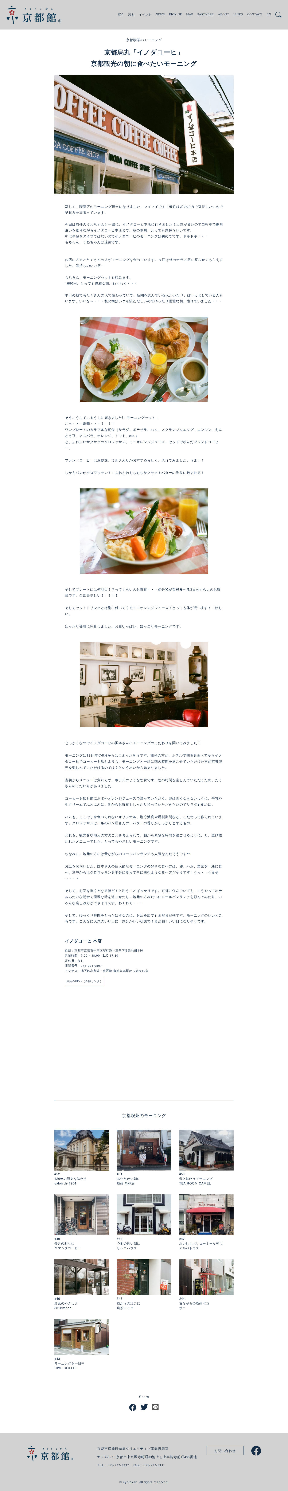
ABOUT (223, 14)
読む (131, 14)
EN (269, 14)
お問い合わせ (225, 1450)
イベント (145, 14)
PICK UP (175, 14)
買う (121, 14)
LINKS (238, 14)
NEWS (160, 14)
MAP (189, 14)
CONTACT (254, 14)
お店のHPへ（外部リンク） (84, 981)
